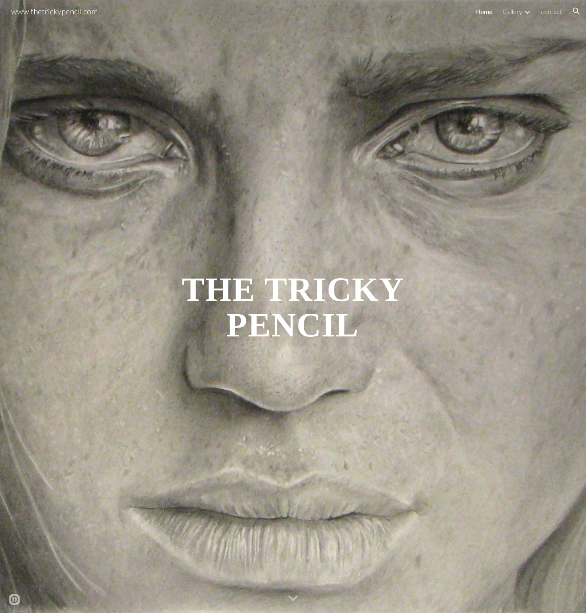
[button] (576, 11)
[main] (293, 307)
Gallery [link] (512, 11)
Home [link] (483, 11)
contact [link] (551, 11)
